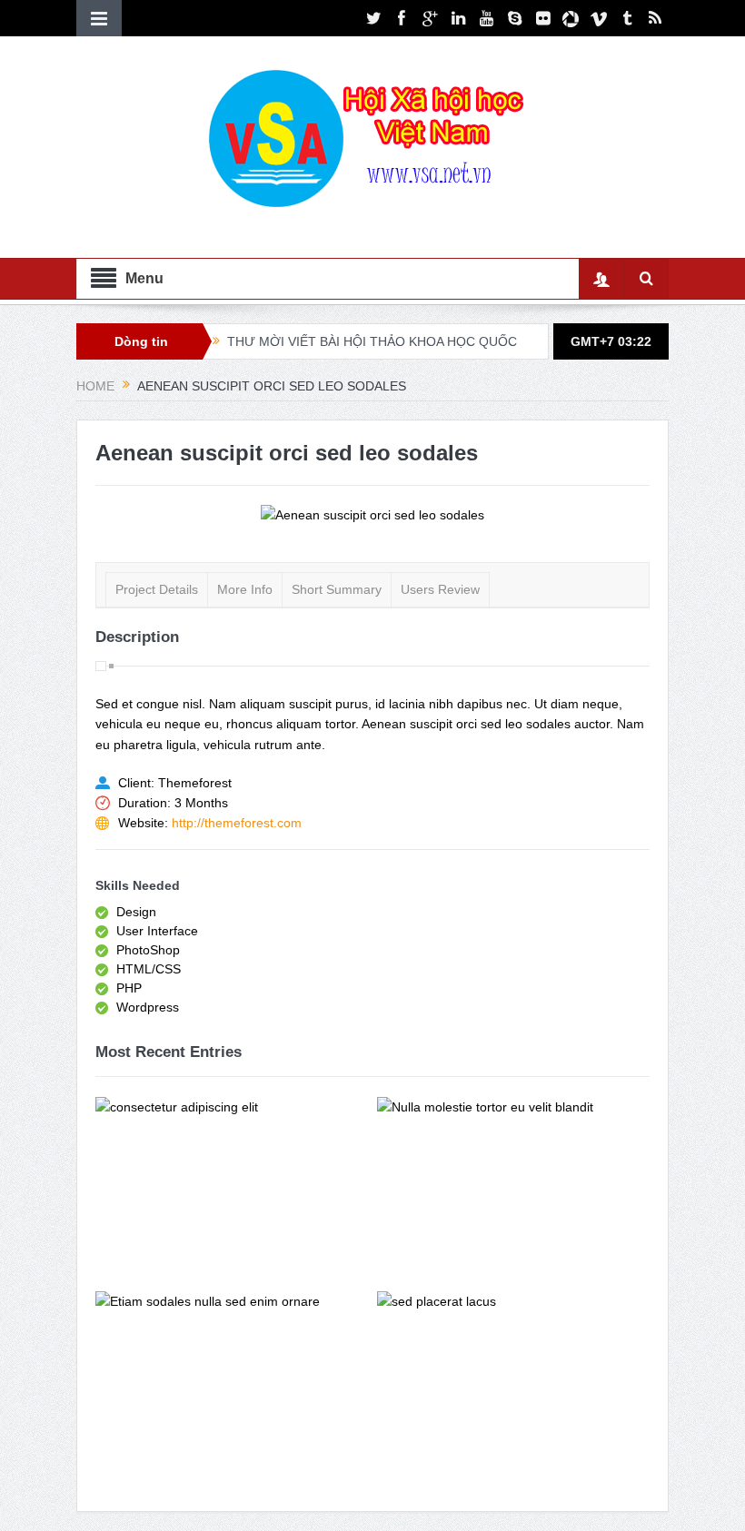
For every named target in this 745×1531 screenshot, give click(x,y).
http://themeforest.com (237, 822)
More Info (245, 589)
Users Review (440, 589)
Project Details (156, 589)
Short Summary (337, 589)
